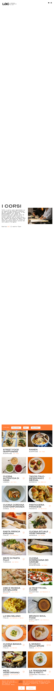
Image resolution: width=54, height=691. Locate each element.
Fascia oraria (35, 427)
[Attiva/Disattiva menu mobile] (51, 3)
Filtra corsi (6, 427)
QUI (8, 226)
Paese (25, 427)
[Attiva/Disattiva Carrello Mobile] (48, 3)
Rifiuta (31, 688)
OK (21, 688)
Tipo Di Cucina (15, 427)
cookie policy (21, 681)
